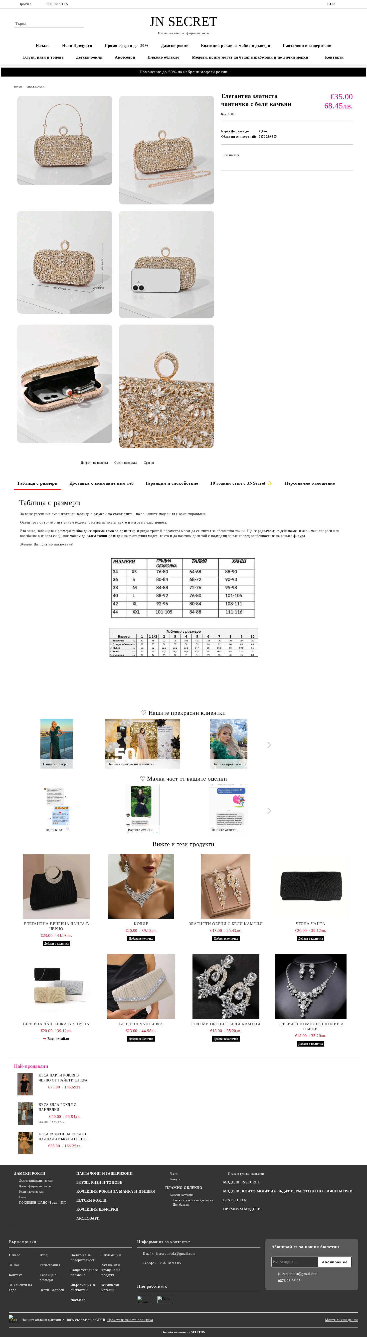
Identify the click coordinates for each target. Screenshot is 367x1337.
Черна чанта (310, 924)
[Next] (267, 745)
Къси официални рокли (35, 1186)
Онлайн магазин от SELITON (183, 1332)
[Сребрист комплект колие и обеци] (311, 986)
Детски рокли (89, 57)
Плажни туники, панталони (246, 1173)
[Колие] (141, 886)
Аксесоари (125, 57)
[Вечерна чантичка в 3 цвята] (56, 986)
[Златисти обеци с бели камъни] (226, 886)
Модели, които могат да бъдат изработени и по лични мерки (250, 57)
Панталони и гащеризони (307, 45)
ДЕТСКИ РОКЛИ (91, 1200)
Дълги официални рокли (35, 1180)
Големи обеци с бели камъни (226, 1024)
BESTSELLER (235, 1200)
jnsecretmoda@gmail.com (175, 1253)
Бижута (175, 1179)
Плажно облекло (164, 57)
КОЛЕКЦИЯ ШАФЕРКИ (97, 1209)
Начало (43, 45)
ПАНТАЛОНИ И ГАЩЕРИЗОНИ (104, 1173)
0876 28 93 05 (57, 4)
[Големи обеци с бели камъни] (226, 986)
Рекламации (111, 1255)
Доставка (78, 1300)
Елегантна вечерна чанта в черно (56, 926)
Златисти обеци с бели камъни (226, 924)
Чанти (174, 1173)
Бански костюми (181, 1195)
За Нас (14, 1265)
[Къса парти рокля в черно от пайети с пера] (25, 1084)
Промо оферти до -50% (127, 45)
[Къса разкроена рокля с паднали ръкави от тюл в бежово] (25, 1143)
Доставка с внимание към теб (102, 483)
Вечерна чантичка (141, 1024)
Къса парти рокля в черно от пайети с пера (63, 1077)
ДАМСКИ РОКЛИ (29, 1173)
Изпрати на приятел (94, 462)
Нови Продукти (77, 45)
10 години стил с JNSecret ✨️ (241, 483)
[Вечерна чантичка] (141, 986)
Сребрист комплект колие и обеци (311, 1026)
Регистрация (50, 1265)
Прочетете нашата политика (130, 1320)
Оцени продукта (125, 462)
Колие (141, 924)
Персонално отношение (310, 483)
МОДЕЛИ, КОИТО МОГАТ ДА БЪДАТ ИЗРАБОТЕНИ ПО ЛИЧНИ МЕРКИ (288, 1191)
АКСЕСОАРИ (35, 86)
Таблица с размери (37, 483)
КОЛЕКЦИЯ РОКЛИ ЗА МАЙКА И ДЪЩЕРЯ (115, 1191)
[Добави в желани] (349, 155)
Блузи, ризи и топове (43, 57)
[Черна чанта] (311, 886)
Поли (22, 1197)
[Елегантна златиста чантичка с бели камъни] (65, 140)
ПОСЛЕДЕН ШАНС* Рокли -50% (42, 1202)
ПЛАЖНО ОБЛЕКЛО (183, 1188)
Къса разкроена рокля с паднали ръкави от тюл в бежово (64, 1137)
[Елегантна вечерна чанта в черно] (56, 886)
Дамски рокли (174, 45)
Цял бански (181, 1204)
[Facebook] (343, 4)
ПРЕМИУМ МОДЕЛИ (242, 1209)
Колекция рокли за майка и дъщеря (235, 45)
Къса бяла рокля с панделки (57, 1107)
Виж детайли (58, 1039)
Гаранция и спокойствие (172, 483)
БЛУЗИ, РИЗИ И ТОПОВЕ (99, 1182)
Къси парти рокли (31, 1191)
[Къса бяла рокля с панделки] (25, 1113)
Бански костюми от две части (193, 1200)
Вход (43, 1255)
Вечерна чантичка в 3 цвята (56, 1024)
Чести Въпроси (52, 1290)
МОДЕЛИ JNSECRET (241, 1182)
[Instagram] (350, 4)
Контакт (15, 1275)
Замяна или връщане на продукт (110, 1270)
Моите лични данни (341, 1320)
